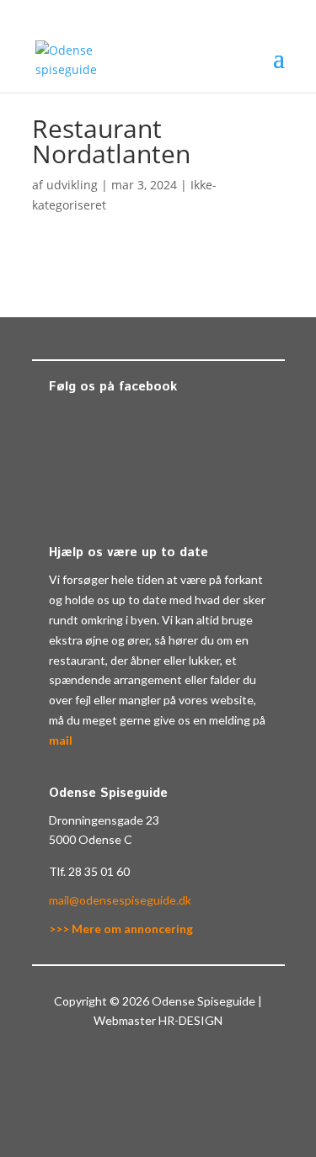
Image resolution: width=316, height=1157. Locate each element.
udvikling (72, 185)
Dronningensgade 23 (104, 820)
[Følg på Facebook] (141, 1069)
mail (60, 740)
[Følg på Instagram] (175, 1069)
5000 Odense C (90, 839)
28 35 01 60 (99, 871)
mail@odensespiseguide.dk (120, 900)
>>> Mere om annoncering (121, 928)
